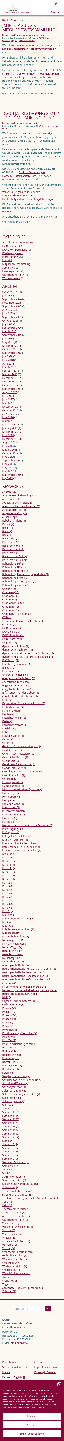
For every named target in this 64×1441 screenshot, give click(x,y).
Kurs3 (7, 911)
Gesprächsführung (15, 757)
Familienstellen (12, 710)
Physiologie (10, 1029)
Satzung (8, 1072)
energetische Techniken (18, 678)
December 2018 (11, 345)
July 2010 (7, 478)
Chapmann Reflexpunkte (18, 614)
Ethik (7, 700)
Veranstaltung (12, 1223)
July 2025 (7, 295)
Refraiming (10, 1058)
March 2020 (9, 331)
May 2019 (7, 342)
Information (11, 807)
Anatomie (9, 492)
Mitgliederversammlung (24, 35)
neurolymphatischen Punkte (20, 993)
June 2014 (8, 446)
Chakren (9, 588)
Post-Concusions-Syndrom (19, 1044)
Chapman (10, 592)
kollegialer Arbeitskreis (17, 836)
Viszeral (8, 1237)
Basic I (7, 531)
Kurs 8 (7, 904)
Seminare (40, 35)
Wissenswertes (11, 278)
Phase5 (8, 1026)
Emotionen (10, 671)
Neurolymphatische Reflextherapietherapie (29, 990)
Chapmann (10, 606)
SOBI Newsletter (13, 1176)
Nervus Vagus (12, 947)
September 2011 (12, 460)
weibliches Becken (14, 1255)
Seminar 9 (10, 1158)
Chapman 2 (10, 599)
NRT (6, 997)
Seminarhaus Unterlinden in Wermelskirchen (32, 73)
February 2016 (10, 424)
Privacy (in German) (45, 1372)
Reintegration (12, 1065)
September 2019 (12, 335)
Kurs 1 (7, 857)
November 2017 (11, 381)
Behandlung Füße (14, 563)
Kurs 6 (7, 897)
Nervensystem (12, 940)
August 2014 (9, 442)
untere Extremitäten (16, 1216)
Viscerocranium (13, 1234)
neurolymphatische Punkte (20, 965)
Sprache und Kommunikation (21, 1184)
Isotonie (8, 821)
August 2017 (9, 392)
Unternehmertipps (13, 275)
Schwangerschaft (14, 1087)
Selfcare (8, 1105)
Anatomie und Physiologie (19, 495)
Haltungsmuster (13, 786)
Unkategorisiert (11, 271)
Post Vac (9, 1040)
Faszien (8, 714)
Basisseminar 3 (13, 553)
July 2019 (7, 338)
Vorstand (9, 1244)
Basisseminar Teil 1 (15, 556)
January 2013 (9, 449)
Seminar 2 (10, 1137)
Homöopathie (12, 796)
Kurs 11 (8, 864)
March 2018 (9, 367)
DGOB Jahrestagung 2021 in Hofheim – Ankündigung (31, 115)
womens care (12, 1277)
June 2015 (8, 435)
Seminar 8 (10, 1155)
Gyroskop (9, 778)
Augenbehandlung (14, 513)
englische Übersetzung (17, 685)
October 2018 (10, 349)
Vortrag (8, 1248)
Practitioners (10, 1362)
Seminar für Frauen (15, 1162)
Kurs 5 (7, 893)
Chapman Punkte (14, 603)
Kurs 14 (8, 875)
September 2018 (12, 353)
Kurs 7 (7, 900)
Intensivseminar (13, 814)
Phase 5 (9, 1019)
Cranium (9, 624)
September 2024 (12, 299)
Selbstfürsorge (12, 1098)
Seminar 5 (10, 1144)
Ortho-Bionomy (13, 1004)
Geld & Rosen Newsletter (18, 753)
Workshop (10, 1280)
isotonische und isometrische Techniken (27, 825)
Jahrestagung (8, 35)
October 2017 (10, 385)
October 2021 (10, 320)
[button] (59, 1384)
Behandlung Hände (15, 567)
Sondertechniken (14, 1180)
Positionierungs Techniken (19, 1033)
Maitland (9, 915)
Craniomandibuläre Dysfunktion (22, 621)
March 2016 (9, 421)
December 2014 (11, 439)
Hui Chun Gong (13, 804)
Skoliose (9, 1169)
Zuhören (9, 1291)
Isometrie (9, 818)
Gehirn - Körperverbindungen (21, 746)
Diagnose (9, 642)
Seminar (9, 1108)
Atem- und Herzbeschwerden (21, 506)
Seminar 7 (10, 1151)
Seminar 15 (10, 1130)
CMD (6, 617)
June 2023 (8, 313)
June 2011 (8, 464)
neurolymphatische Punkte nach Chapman (29, 968)
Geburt (8, 739)
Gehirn (8, 743)
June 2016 (8, 417)
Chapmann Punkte (15, 610)
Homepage (10, 793)
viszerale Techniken (16, 1241)
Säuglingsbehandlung (16, 1076)
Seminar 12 (10, 1119)
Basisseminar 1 (13, 545)
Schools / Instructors (14, 1367)
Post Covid (10, 1036)
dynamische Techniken (18, 649)
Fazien (7, 721)
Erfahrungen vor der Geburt (20, 692)
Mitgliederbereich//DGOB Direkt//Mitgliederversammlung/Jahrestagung (29, 197)
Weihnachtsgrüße (14, 1259)
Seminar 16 (10, 1133)
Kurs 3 (7, 886)
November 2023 (11, 302)
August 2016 (9, 414)
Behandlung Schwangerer (19, 581)
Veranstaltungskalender (16, 192)
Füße (7, 732)
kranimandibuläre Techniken (20, 843)
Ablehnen (32, 1425)
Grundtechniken (13, 775)
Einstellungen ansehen (32, 1433)
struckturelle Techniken (17, 1191)
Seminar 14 (10, 1126)
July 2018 (7, 356)
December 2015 (11, 431)
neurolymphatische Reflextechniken (25, 976)
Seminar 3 (10, 1141)
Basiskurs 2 (10, 542)
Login (55, 3)
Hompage (9, 800)
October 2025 (10, 292)
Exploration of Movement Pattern (23, 703)
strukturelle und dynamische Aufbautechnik (30, 1198)
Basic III (8, 535)
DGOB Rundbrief (13, 635)
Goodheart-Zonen (14, 768)
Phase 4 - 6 (10, 1012)
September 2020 (12, 327)
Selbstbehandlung (14, 1090)
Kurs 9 (7, 907)
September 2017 (12, 388)
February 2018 (10, 370)
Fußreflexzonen (13, 735)
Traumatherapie (13, 1212)
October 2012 (10, 453)
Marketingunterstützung (18, 918)
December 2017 (11, 378)
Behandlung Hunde (15, 571)
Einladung (10, 667)
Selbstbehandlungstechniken (21, 1094)
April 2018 (8, 363)
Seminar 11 (10, 1115)
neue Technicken (14, 950)
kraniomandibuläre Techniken (22, 847)
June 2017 (8, 399)
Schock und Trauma (15, 1083)
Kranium (9, 854)
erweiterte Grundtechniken (20, 696)
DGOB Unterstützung (14, 249)
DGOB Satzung (12, 639)
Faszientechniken (14, 717)
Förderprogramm (12, 253)
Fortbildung (11, 728)
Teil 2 (7, 1201)
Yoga (7, 1284)
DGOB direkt (44, 38)
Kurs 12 (8, 868)
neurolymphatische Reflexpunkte (23, 972)
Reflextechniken (13, 1055)
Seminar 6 (10, 1148)
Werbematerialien (14, 1266)
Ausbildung (10, 517)
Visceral (8, 1230)
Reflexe (9, 1051)
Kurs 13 (8, 872)
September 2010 (12, 474)
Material (7, 260)
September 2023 (12, 306)
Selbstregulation (13, 1101)
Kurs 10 (8, 861)
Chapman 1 (10, 596)
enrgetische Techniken (17, 689)
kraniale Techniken (15, 839)
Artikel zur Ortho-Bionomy (17, 242)
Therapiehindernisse (16, 1209)
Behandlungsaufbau (16, 585)
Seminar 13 (10, 1123)
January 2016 (9, 428)
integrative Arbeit (14, 811)
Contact (38, 1362)
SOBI (6, 1173)
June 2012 (8, 457)
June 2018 (8, 360)
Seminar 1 (10, 1112)
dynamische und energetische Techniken (28, 653)
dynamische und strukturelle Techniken (28, 657)
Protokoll (9, 1047)
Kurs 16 (8, 879)
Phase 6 (9, 1022)
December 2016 (11, 406)
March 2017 (9, 403)
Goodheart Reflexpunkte (18, 764)
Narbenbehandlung (15, 936)
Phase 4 (9, 1008)
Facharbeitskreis (13, 707)
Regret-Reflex (11, 1062)
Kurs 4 (7, 890)
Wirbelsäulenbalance (16, 1273)
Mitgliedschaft (12, 933)
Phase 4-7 (9, 1015)
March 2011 (9, 471)
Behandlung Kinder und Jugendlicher (25, 574)
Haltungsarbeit (12, 782)
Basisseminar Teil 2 (15, 560)
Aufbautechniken (14, 509)
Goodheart (10, 761)
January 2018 (9, 374)
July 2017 (7, 396)
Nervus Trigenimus (15, 943)
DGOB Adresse (12, 628)
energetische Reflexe (16, 674)
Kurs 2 (7, 882)
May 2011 (7, 467)
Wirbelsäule (11, 1270)
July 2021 (7, 324)
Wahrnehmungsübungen (18, 1252)
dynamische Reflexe (15, 646)
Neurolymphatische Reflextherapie (24, 986)
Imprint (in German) (46, 1367)
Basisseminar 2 (13, 549)
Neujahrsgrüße (13, 958)
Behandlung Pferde (15, 578)
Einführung (10, 660)
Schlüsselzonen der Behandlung (22, 1080)
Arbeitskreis (11, 499)
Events (6, 1372)
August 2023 (9, 310)
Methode (9, 925)
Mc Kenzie (10, 922)
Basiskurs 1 (10, 538)
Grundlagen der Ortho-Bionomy (22, 771)
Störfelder (10, 1187)
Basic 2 (8, 524)
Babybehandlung (14, 520)
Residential (11, 1069)
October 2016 (10, 410)
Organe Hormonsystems (18, 1001)
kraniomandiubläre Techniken (21, 850)
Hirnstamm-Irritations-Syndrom (22, 789)
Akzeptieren (32, 1416)
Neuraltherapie (13, 961)
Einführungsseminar (16, 664)
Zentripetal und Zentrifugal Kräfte (23, 1288)
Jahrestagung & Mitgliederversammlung (28, 27)
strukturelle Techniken (18, 1194)
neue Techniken (13, 954)
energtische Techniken (17, 682)
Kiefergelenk (11, 832)
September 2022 (12, 317)
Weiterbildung (12, 1262)
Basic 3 (8, 528)
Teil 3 (7, 1205)
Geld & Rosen (12, 750)
